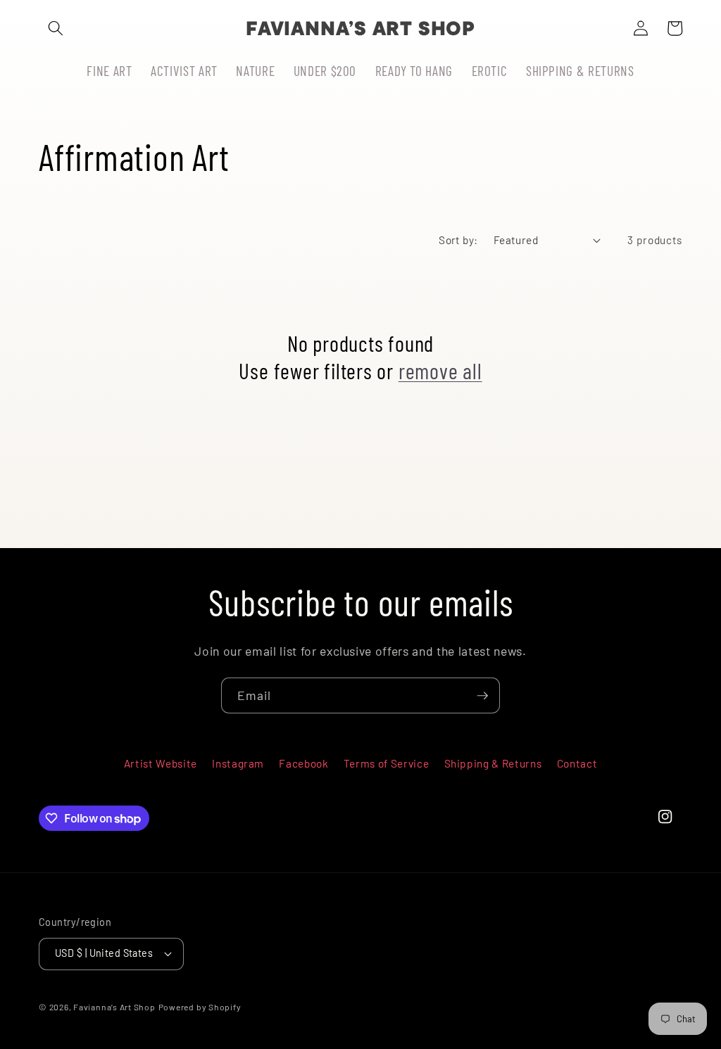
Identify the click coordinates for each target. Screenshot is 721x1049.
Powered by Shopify (200, 1007)
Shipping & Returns (493, 763)
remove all (440, 370)
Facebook (303, 763)
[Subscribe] (482, 696)
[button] (56, 28)
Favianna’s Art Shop (114, 1007)
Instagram (238, 763)
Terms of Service (387, 763)
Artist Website (160, 763)
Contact (577, 763)
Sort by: (458, 240)
